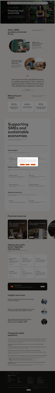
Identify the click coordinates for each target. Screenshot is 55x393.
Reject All (28, 164)
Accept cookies (22, 164)
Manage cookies (33, 164)
